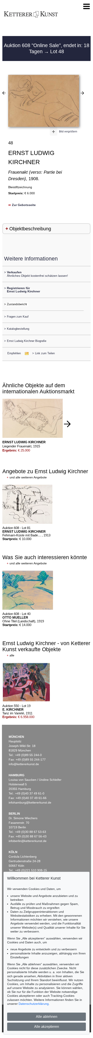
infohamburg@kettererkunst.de (30, 802)
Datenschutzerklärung (34, 1003)
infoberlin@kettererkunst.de (27, 841)
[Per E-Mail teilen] (25, 353)
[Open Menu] (86, 6)
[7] (4, 93)
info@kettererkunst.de (24, 764)
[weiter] (67, 423)
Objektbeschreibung (30, 228)
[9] (82, 93)
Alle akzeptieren (46, 1026)
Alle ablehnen (46, 1016)
